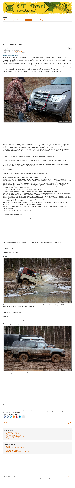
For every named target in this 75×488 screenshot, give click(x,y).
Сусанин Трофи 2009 (12, 434)
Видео (42, 20)
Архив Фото (20, 20)
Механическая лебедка (13, 435)
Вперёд (67, 423)
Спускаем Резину (11, 432)
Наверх (70, 477)
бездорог (5, 55)
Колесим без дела (16, 51)
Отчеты (28, 20)
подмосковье (10, 55)
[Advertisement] (37, 32)
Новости (35, 20)
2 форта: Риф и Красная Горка (15, 436)
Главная (6, 20)
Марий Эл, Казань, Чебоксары (15, 438)
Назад (7, 423)
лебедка (16, 55)
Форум (13, 20)
